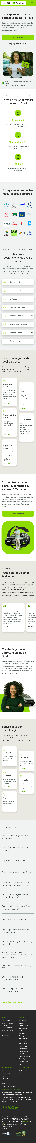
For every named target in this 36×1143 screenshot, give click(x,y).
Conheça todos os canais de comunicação (26, 1072)
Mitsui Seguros (23, 1043)
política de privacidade (9, 1123)
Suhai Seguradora (24, 1051)
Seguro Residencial (7, 1030)
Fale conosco (6, 1073)
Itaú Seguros (23, 1036)
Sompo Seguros (23, 1048)
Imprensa (5, 1076)
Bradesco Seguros (24, 1031)
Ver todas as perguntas (12, 1002)
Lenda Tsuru (5, 1078)
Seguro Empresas (7, 1027)
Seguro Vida (5, 1035)
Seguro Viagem (6, 1033)
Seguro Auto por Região (9, 1086)
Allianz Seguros (23, 1025)
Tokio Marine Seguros (25, 1054)
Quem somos (6, 1071)
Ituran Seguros (23, 1038)
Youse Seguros (23, 1059)
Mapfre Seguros (23, 1041)
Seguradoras (22, 1064)
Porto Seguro (23, 1046)
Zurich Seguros (23, 1061)
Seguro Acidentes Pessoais (7, 1024)
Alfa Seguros (22, 1020)
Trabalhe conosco (7, 1081)
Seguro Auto (6, 1020)
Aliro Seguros (23, 1023)
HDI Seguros (22, 1033)
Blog (3, 1083)
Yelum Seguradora (24, 1056)
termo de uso (26, 1121)
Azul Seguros (23, 1028)
